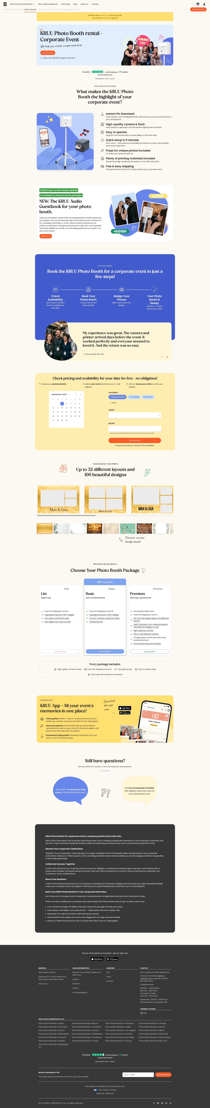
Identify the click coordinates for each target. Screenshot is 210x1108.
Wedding (135, 397)
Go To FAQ (105, 770)
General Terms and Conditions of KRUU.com (86, 973)
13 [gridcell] (53, 412)
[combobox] (134, 415)
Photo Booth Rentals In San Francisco (155, 1037)
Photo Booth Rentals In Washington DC (53, 1045)
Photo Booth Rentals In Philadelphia (87, 1034)
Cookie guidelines (79, 992)
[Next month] (80, 394)
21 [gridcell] (57, 416)
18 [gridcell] (75, 412)
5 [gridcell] (79, 404)
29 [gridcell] (62, 420)
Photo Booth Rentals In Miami (151, 1030)
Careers (109, 981)
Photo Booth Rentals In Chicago (152, 1023)
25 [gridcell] (75, 416)
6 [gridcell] (53, 408)
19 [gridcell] (79, 412)
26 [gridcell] (79, 416)
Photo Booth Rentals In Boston (85, 1023)
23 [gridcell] (66, 416)
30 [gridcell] (66, 420)
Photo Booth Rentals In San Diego (119, 1037)
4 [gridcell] (75, 404)
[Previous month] (76, 394)
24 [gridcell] (71, 416)
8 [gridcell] (62, 408)
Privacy (75, 988)
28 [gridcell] (58, 420)
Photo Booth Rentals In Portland (52, 1037)
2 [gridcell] (66, 404)
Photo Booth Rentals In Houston (85, 1030)
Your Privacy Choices (107, 1090)
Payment (76, 983)
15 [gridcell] (62, 412)
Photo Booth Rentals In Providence (87, 1037)
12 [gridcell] (79, 408)
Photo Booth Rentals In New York (153, 1041)
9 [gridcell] (66, 408)
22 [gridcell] (62, 416)
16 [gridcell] (66, 412)
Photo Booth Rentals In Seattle (51, 1041)
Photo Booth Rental (46, 972)
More (114, 403)
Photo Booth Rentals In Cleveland (86, 1027)
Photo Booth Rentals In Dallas (118, 1027)
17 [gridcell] (71, 412)
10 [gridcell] (71, 408)
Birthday (149, 397)
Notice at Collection (105, 1093)
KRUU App (42, 983)
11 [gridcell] (75, 408)
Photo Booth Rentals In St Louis (85, 1041)
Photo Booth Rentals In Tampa (118, 1041)
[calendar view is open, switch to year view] (69, 394)
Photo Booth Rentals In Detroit (51, 1030)
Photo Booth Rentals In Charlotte (119, 1023)
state (111, 409)
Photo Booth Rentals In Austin (51, 1023)
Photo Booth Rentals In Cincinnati (52, 1027)
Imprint (75, 979)
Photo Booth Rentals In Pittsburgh (153, 1034)
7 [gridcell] (57, 408)
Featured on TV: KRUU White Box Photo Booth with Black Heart (52, 978)
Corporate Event (117, 397)
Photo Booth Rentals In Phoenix (118, 1034)
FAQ (108, 972)
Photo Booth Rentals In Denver (152, 1027)
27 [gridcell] (53, 420)
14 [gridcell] (57, 412)
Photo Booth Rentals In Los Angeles (120, 1030)
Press (108, 976)
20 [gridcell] (53, 416)
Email (111, 423)
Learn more (45, 236)
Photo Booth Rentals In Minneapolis (53, 1034)
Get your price (47, 53)
